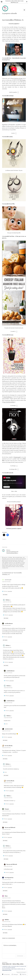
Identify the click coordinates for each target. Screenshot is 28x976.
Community (19, 560)
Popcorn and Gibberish (10, 827)
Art (10, 558)
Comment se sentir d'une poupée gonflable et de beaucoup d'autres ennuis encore (14, 559)
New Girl (13, 564)
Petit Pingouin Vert (9, 877)
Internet (22, 561)
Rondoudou (21, 565)
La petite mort (11, 562)
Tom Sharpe (22, 566)
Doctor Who (10, 561)
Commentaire (20, 955)
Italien (3, 562)
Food (13, 561)
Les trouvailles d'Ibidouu (18, 557)
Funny (19, 561)
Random (10, 565)
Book (12, 558)
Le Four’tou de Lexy (17, 78)
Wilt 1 (7, 567)
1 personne (9, 591)
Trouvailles (4, 567)
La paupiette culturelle (9, 13)
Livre (14, 562)
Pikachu (3, 565)
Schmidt (3, 566)
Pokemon (6, 565)
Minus (6, 896)
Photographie (22, 564)
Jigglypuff (6, 562)
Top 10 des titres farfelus (8, 402)
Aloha (5, 558)
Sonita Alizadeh (8, 566)
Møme (5, 564)
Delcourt (6, 561)
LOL (21, 562)
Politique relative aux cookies (6, 970)
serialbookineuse (9, 623)
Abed (3, 558)
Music (8, 564)
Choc (14, 558)
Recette (15, 565)
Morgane (7, 809)
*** (18, 92)
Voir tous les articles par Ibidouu (11, 552)
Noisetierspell (17, 457)
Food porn (16, 561)
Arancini (8, 558)
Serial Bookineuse (8, 397)
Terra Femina (23, 80)
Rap (12, 565)
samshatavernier (9, 729)
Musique (10, 564)
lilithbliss (7, 919)
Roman (17, 565)
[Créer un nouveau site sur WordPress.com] (14, 1)
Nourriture (17, 564)
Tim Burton (17, 566)
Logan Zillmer (17, 562)
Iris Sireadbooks (8, 745)
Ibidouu (11, 557)
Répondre (5, 594)
